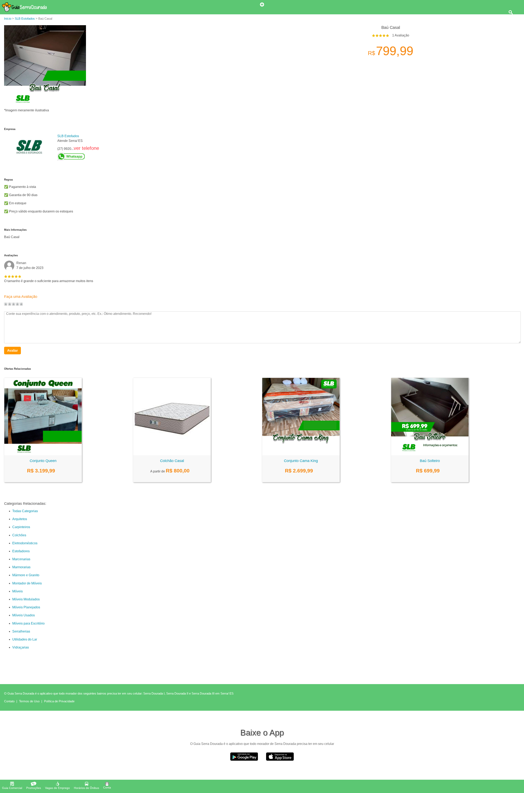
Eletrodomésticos (24, 543)
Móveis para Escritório (28, 623)
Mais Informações (15, 229)
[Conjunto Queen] (43, 454)
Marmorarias (21, 567)
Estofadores (21, 551)
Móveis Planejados (26, 607)
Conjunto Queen (43, 461)
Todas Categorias (25, 511)
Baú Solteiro (430, 461)
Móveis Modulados (26, 599)
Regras (8, 179)
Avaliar (12, 350)
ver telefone (86, 148)
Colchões (19, 535)
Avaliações (11, 255)
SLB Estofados (68, 136)
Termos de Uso (29, 701)
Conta (107, 787)
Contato (9, 701)
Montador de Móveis (27, 583)
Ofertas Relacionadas (17, 368)
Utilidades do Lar (24, 639)
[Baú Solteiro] (430, 454)
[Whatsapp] (78, 156)
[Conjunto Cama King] (301, 454)
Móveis (17, 591)
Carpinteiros (21, 527)
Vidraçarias (20, 647)
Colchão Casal (172, 461)
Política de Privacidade (59, 701)
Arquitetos (19, 519)
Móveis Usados (23, 615)
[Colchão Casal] (172, 454)
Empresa (9, 129)
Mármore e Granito (25, 575)
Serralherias (21, 631)
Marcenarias (21, 559)
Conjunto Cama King (301, 461)
